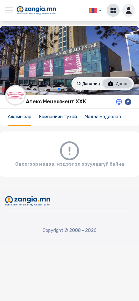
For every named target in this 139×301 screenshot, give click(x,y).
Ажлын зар (19, 116)
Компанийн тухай (58, 116)
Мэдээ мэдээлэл (103, 116)
